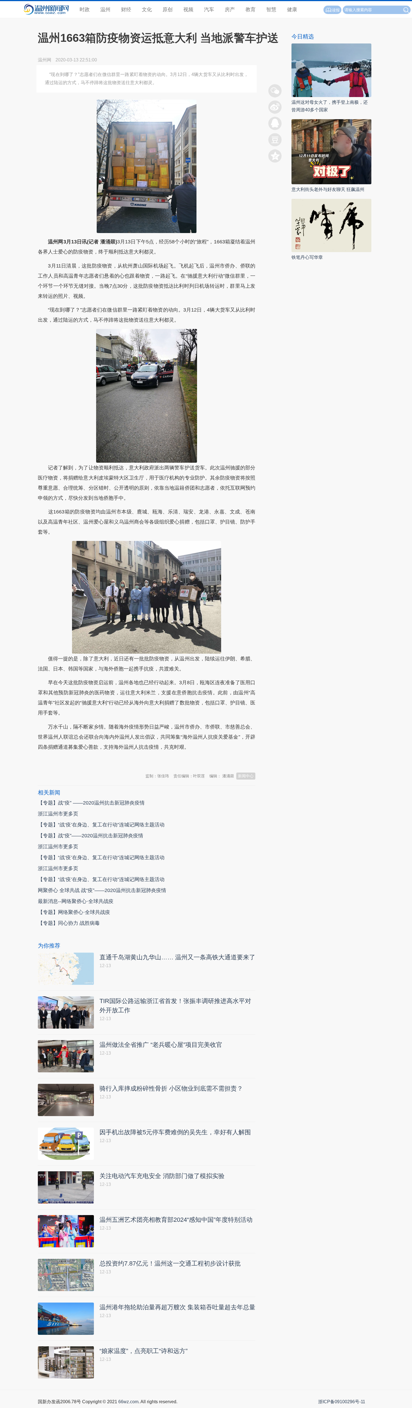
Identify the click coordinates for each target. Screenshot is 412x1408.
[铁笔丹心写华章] (331, 225)
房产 (230, 9)
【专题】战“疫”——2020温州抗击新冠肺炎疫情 (90, 835)
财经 (126, 9)
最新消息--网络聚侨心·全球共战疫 (76, 901)
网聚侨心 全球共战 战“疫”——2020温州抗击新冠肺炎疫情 (102, 890)
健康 (292, 9)
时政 (85, 9)
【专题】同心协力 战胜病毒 (69, 923)
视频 (188, 9)
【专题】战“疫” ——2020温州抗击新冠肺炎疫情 (91, 803)
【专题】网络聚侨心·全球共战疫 (74, 912)
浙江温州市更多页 (58, 814)
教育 (251, 9)
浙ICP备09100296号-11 (341, 1401)
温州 (105, 9)
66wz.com (128, 1401)
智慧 (271, 9)
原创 (168, 9)
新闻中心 (246, 776)
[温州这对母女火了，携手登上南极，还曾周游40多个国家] (331, 70)
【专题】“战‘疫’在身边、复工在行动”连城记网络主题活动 (101, 825)
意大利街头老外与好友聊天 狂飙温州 (327, 189)
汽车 (209, 9)
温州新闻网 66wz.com (87, 761)
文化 (147, 9)
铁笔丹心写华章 (307, 257)
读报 (336, 10)
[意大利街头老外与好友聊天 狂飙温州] (331, 151)
